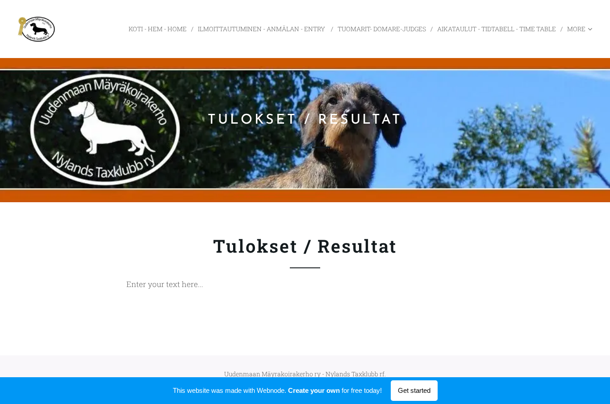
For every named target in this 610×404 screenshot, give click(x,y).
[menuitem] (159, 29)
